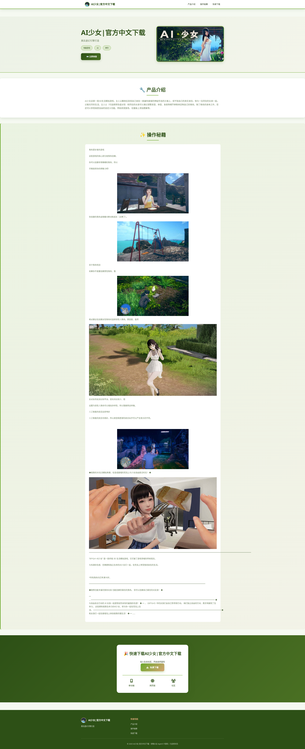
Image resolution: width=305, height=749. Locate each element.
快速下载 (216, 4)
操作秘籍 (204, 4)
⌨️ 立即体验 (91, 56)
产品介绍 (191, 4)
